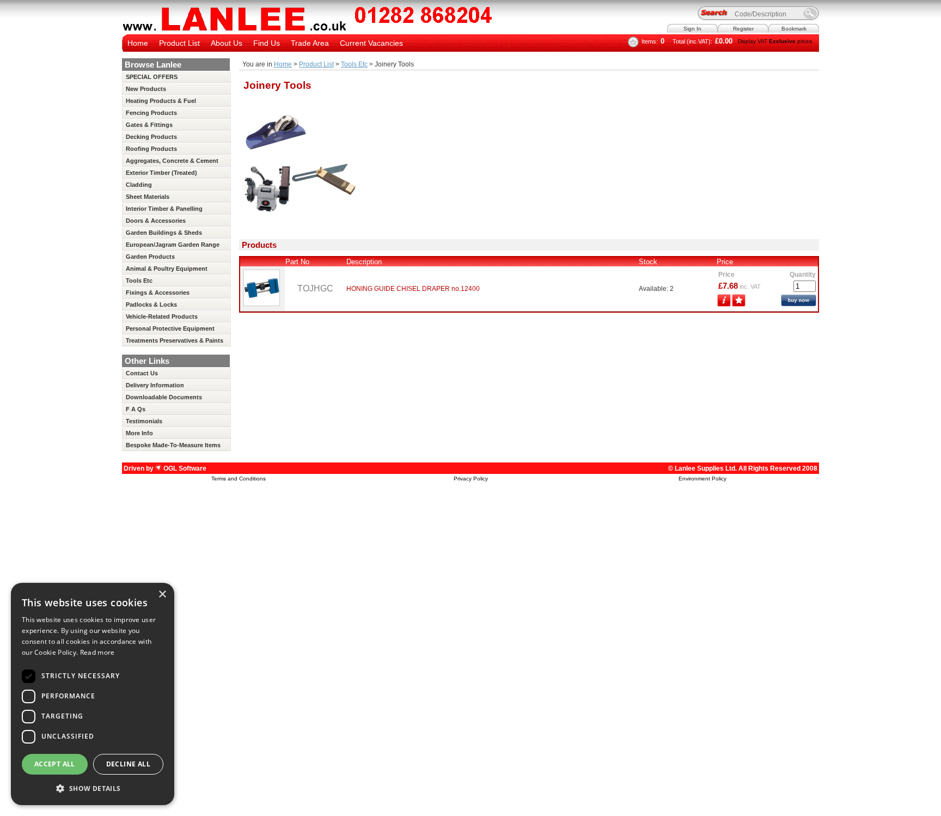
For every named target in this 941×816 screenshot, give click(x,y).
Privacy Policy (471, 479)
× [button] (162, 594)
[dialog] (92, 694)
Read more (97, 652)
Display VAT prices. (776, 41)
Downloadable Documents (164, 397)
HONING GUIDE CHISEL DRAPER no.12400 (413, 289)
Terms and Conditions (238, 479)
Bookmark (793, 29)
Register (743, 29)
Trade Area (310, 43)
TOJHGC (315, 288)
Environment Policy (702, 479)
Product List (179, 43)
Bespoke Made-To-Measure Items (173, 445)
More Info (139, 433)
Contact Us (142, 373)
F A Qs (135, 409)
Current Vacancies (371, 43)
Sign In (692, 29)
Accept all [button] (54, 764)
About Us (226, 43)
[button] (92, 788)
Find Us (266, 43)
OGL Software (184, 468)
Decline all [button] (128, 764)
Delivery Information (155, 385)
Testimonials (144, 421)
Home (137, 43)
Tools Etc (354, 64)
